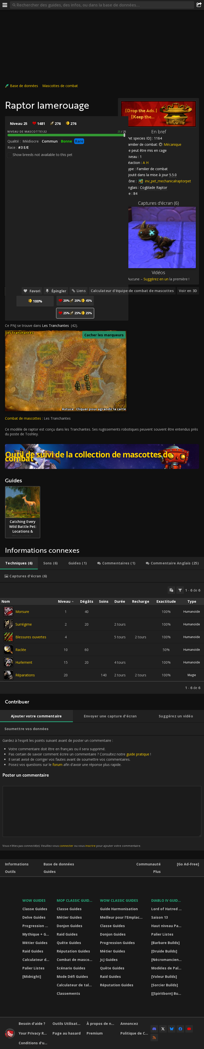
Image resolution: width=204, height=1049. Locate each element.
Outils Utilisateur (67, 1023)
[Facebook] (180, 1029)
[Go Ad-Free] (188, 864)
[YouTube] (189, 1029)
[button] (79, 387)
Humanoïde (191, 611)
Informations (17, 864)
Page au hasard (66, 1033)
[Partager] (199, 5)
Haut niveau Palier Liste (167, 925)
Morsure (22, 611)
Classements (68, 993)
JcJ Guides (109, 959)
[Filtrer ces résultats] (180, 590)
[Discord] (154, 1029)
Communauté (148, 864)
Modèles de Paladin (167, 968)
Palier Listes (33, 968)
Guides (50, 871)
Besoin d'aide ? (32, 1023)
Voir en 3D (188, 290)
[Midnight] (31, 976)
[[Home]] (10, 1037)
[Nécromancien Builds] (167, 959)
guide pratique (137, 754)
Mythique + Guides (36, 934)
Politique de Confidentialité (135, 1033)
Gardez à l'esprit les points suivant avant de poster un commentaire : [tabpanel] (76, 793)
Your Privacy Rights (34, 1033)
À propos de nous (102, 1023)
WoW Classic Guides (119, 900)
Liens (81, 290)
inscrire (90, 846)
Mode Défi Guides (72, 976)
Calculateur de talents (36, 959)
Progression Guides (36, 925)
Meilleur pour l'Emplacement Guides (122, 917)
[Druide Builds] (164, 951)
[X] (163, 1029)
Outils (10, 871)
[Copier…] (171, 590)
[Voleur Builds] (164, 976)
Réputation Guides (73, 951)
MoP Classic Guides (75, 900)
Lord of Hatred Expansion (167, 908)
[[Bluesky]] (171, 1029)
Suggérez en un (156, 279)
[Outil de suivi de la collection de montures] (102, 456)
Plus (157, 871)
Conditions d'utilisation (34, 1043)
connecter (66, 846)
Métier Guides (35, 942)
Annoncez (129, 1023)
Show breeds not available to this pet (42, 154)
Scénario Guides (71, 968)
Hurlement (23, 662)
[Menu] (5, 5)
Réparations (25, 675)
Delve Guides (34, 917)
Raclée (20, 649)
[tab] (19, 563)
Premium (95, 1033)
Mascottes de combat (60, 85)
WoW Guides (34, 900)
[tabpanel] (102, 638)
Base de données (24, 85)
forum (57, 764)
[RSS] (154, 1037)
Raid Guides (32, 951)
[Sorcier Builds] (164, 985)
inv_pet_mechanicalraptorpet (167, 181)
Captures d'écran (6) (158, 203)
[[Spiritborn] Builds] (167, 993)
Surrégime (23, 624)
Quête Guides (69, 942)
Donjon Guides (69, 925)
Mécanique (172, 144)
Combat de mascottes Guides (75, 959)
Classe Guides (34, 908)
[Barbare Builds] (165, 942)
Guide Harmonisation (119, 908)
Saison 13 (159, 917)
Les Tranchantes (55, 325)
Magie (192, 675)
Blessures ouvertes (30, 637)
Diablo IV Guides (166, 900)
